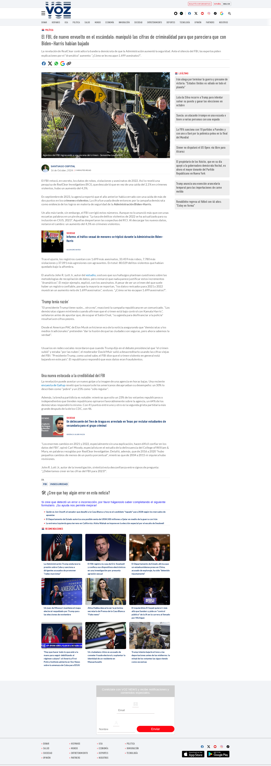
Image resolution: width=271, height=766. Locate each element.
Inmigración (124, 22)
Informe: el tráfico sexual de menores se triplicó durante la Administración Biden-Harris (114, 239)
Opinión (197, 22)
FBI (45, 483)
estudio (91, 275)
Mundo (98, 22)
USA (66, 22)
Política (49, 30)
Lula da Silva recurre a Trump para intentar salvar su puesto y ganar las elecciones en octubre (199, 101)
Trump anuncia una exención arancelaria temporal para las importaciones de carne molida (199, 187)
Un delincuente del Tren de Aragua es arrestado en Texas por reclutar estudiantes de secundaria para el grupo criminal (116, 424)
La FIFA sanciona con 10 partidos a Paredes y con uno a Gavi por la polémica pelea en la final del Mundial (201, 133)
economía (109, 22)
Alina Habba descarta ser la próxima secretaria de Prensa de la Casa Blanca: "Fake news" (106, 611)
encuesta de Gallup (53, 385)
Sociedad (138, 22)
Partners (210, 22)
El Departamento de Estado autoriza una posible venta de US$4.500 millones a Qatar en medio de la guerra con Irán (101, 519)
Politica (76, 22)
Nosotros (223, 22)
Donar (44, 22)
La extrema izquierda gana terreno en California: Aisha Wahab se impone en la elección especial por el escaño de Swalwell (105, 523)
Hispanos (56, 22)
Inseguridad (59, 483)
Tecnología (185, 22)
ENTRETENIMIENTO (154, 22)
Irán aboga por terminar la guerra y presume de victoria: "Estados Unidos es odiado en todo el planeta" (202, 83)
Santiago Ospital (63, 166)
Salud (87, 22)
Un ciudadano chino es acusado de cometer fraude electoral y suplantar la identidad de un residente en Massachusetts (106, 657)
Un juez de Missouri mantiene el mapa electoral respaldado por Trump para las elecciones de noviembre (62, 611)
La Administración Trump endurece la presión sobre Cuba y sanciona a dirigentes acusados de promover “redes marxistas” (62, 568)
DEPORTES (171, 22)
